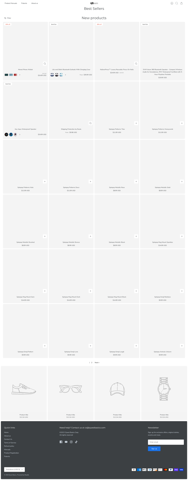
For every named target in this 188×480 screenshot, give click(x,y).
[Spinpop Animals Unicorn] (162, 326)
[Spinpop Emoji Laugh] (116, 326)
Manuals (7, 449)
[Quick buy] (45, 64)
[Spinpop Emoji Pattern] (25, 326)
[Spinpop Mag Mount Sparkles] (162, 217)
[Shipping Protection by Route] (71, 103)
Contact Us (8, 439)
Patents (24, 3)
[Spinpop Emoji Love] (71, 326)
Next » (97, 362)
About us (34, 3)
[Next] (19, 74)
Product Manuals (11, 3)
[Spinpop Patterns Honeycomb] (162, 103)
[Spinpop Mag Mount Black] (116, 271)
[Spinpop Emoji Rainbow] (162, 271)
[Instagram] (71, 442)
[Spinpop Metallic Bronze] (71, 217)
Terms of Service (10, 443)
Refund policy (9, 446)
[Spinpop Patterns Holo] (25, 162)
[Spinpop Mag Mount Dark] (71, 271)
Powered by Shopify (23, 475)
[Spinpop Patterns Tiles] (116, 103)
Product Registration (11, 453)
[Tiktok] (76, 442)
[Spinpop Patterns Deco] (71, 162)
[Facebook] (61, 442)
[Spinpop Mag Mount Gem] (25, 271)
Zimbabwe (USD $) (13, 469)
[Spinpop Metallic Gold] (162, 162)
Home (6, 432)
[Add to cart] (136, 123)
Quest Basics (13, 475)
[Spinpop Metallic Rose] (116, 162)
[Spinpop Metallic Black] (116, 217)
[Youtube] (66, 442)
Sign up (154, 449)
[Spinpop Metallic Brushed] (25, 217)
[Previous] (6, 44)
